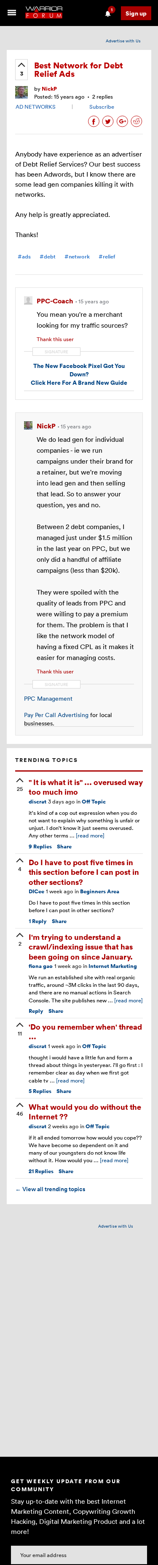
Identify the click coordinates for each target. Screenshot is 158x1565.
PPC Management (48, 698)
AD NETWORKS (36, 106)
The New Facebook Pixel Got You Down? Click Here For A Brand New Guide (79, 373)
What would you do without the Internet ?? (85, 1111)
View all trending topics (50, 1189)
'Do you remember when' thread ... (85, 1031)
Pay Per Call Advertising (56, 715)
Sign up (136, 13)
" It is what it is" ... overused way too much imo (86, 787)
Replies (40, 846)
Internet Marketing (112, 966)
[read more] (90, 835)
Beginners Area (99, 891)
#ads (24, 256)
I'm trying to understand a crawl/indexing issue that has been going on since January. (81, 946)
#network (77, 256)
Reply (38, 921)
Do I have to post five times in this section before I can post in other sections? (84, 872)
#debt (48, 256)
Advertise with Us (123, 41)
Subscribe (101, 106)
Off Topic (94, 802)
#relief (107, 256)
